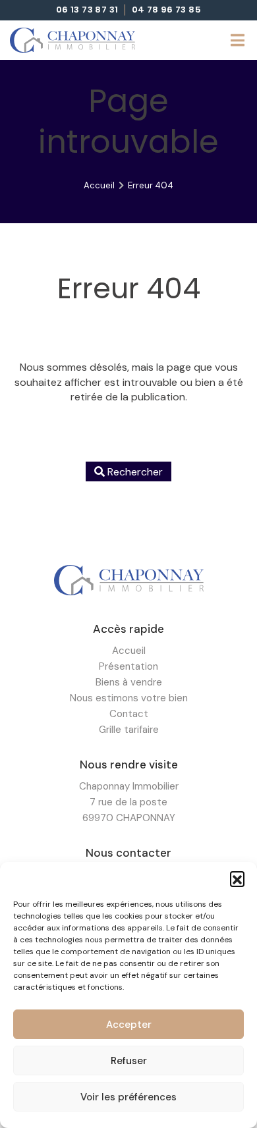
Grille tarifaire (129, 729)
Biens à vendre (129, 682)
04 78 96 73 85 (167, 10)
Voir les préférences (128, 1097)
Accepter (129, 1024)
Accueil (99, 185)
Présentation (128, 666)
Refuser (129, 1060)
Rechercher (134, 472)
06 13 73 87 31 (87, 10)
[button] (237, 878)
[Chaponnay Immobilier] (72, 40)
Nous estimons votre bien (129, 698)
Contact (128, 713)
